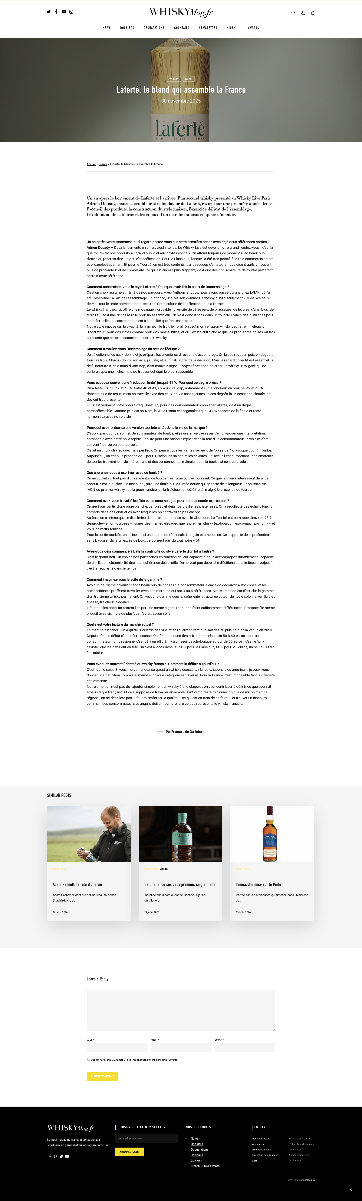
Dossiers (197, 1144)
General (164, 869)
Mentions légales (261, 1149)
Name (90, 1040)
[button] (181, 731)
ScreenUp (309, 1180)
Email (155, 1040)
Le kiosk (196, 1160)
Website (219, 1040)
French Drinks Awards (205, 1166)
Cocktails (197, 1155)
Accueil (91, 164)
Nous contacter (260, 1138)
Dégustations (200, 1149)
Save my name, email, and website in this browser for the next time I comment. (134, 1059)
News (189, 78)
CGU (254, 1160)
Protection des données (265, 1155)
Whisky (174, 78)
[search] (293, 13)
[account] (303, 13)
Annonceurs (258, 1144)
